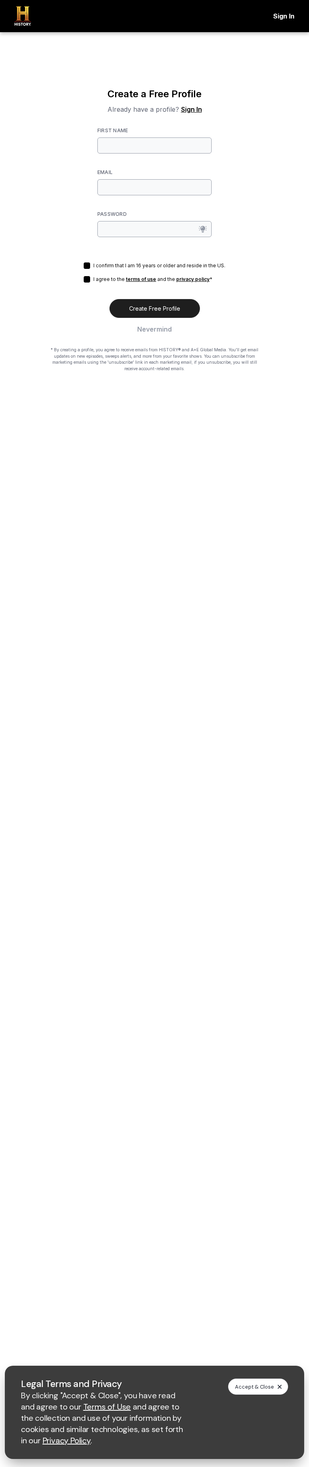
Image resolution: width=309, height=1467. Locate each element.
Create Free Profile (154, 308)
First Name (112, 130)
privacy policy (193, 279)
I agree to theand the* (152, 279)
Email (105, 172)
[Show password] (203, 229)
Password (112, 214)
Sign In (284, 16)
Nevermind (154, 329)
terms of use (141, 279)
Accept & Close (254, 1386)
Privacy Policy (67, 1440)
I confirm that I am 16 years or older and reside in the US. (159, 265)
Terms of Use (107, 1406)
